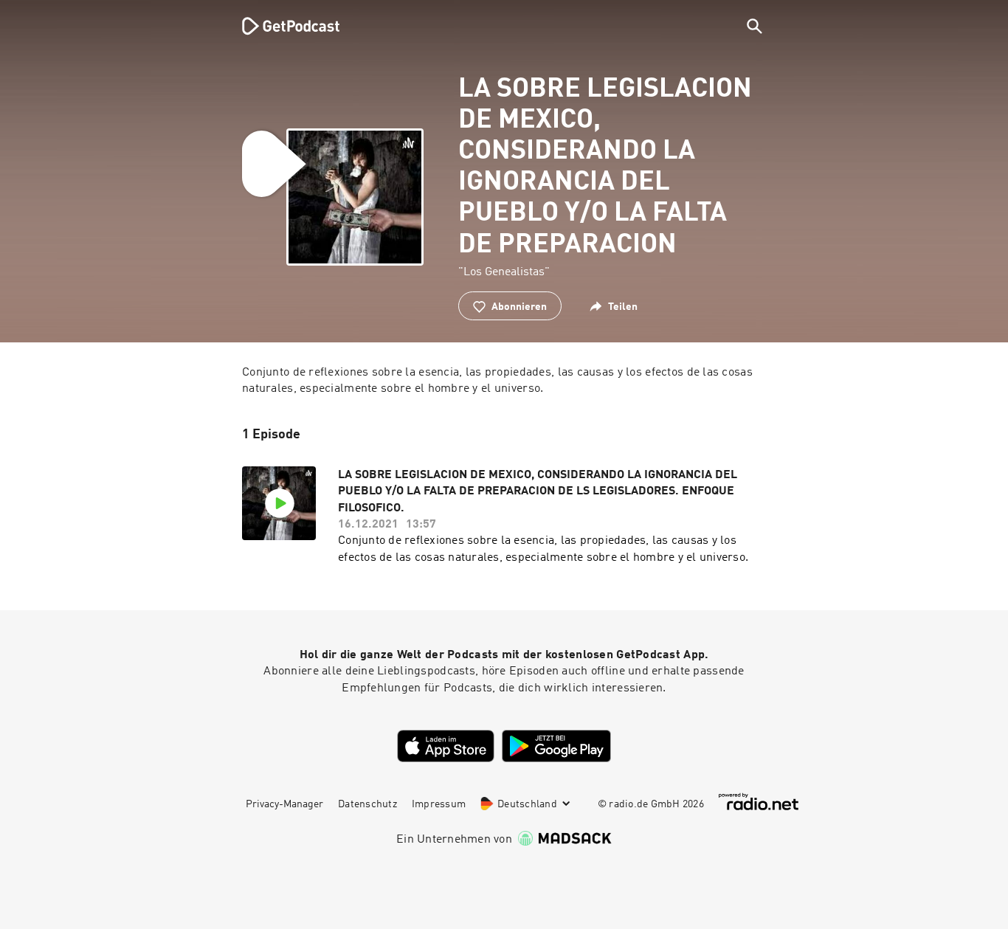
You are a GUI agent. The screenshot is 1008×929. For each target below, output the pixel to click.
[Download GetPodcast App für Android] (556, 746)
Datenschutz (367, 804)
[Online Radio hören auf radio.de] (758, 802)
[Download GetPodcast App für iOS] (445, 746)
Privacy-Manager (284, 804)
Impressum (439, 804)
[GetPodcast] (281, 26)
